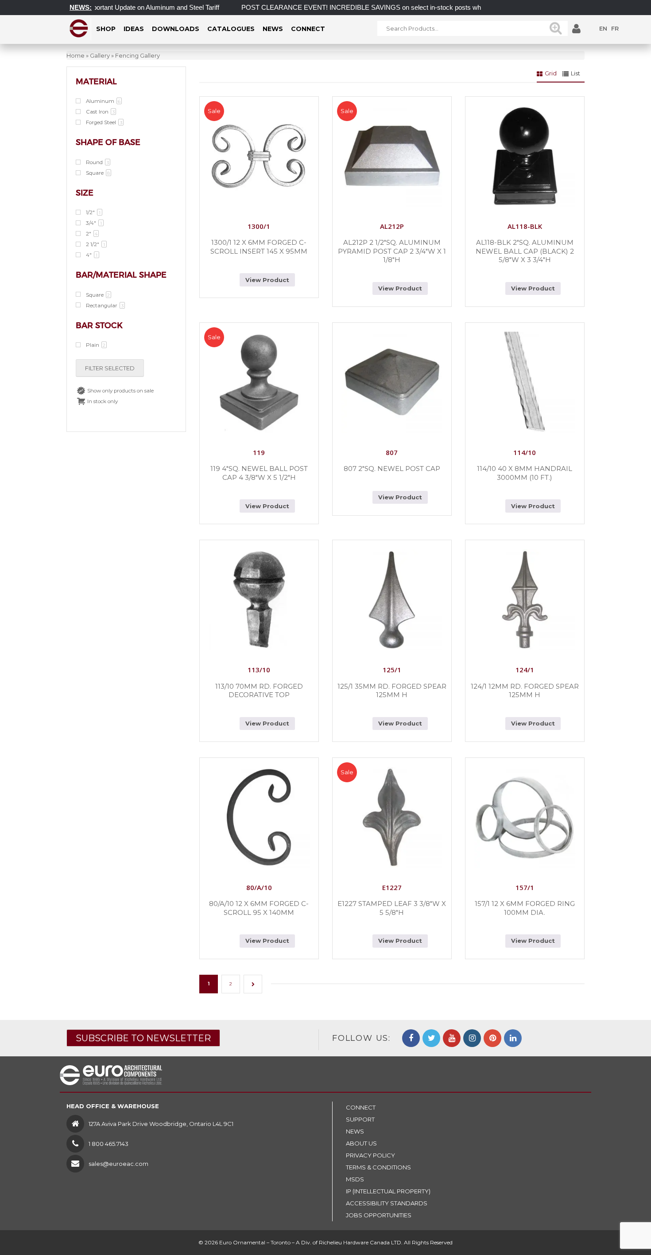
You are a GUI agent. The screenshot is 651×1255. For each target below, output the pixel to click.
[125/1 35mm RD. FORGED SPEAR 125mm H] (391, 599)
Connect (361, 1107)
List (575, 73)
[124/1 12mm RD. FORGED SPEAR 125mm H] (524, 599)
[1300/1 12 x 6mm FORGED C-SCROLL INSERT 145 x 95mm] (259, 156)
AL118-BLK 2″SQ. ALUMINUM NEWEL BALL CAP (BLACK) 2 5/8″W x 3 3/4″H (525, 251)
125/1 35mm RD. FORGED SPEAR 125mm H (391, 690)
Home (75, 55)
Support (360, 1119)
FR (615, 28)
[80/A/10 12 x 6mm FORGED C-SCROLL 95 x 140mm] (259, 817)
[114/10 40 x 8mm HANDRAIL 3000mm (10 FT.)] (524, 382)
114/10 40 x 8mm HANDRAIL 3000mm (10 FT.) (524, 473)
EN (603, 28)
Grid (551, 73)
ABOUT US (361, 1143)
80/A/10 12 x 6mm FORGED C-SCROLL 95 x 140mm (259, 908)
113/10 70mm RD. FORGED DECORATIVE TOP (259, 690)
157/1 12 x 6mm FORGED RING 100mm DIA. (525, 908)
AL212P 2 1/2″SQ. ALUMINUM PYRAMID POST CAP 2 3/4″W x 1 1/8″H (392, 251)
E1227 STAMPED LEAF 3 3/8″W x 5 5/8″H (391, 908)
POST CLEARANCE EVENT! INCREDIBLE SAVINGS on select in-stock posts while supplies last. (363, 7)
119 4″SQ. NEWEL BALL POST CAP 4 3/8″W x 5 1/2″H (259, 473)
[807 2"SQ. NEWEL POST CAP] (391, 382)
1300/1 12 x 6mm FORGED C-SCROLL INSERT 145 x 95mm (258, 246)
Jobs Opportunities (378, 1215)
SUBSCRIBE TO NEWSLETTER (143, 1038)
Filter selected (110, 368)
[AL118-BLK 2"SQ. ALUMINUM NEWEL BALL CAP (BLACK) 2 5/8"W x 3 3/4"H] (524, 156)
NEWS (355, 1131)
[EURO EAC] (79, 28)
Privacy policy (370, 1155)
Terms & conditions (378, 1167)
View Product (267, 279)
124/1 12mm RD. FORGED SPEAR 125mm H (525, 690)
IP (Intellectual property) (388, 1191)
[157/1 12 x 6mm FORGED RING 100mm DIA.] (524, 817)
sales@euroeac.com (118, 1163)
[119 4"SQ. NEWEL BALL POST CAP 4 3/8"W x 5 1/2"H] (259, 382)
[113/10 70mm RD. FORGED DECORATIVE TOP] (259, 599)
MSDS (355, 1179)
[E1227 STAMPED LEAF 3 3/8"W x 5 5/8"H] (391, 817)
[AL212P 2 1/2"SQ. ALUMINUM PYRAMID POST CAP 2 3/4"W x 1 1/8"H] (391, 156)
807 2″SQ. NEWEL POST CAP (392, 468)
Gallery (100, 55)
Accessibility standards (386, 1203)
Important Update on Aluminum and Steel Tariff (132, 7)
